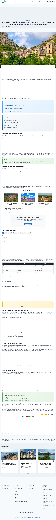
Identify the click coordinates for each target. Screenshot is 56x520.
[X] (49, 2)
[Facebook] (47, 2)
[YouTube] (25, 512)
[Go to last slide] (2, 461)
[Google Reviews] (54, 2)
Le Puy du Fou (31, 488)
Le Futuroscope (31, 486)
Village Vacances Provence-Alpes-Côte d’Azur (48, 508)
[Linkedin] (32, 512)
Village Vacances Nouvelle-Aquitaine (47, 502)
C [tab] (6, 232)
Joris (3, 26)
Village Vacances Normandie (47, 499)
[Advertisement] (28, 13)
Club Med (16, 494)
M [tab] (18, 232)
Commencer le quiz (28, 224)
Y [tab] (30, 232)
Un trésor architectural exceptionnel (11, 122)
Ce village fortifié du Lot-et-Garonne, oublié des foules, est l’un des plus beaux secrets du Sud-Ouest (13, 439)
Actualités (39, 1)
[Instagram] (51, 2)
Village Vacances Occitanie (47, 504)
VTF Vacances (17, 489)
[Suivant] (53, 461)
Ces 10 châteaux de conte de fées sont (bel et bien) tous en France (27, 463)
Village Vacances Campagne (6, 483)
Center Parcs (17, 483)
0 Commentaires (5, 469)
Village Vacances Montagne (6, 486)
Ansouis (5, 241)
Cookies (35, 517)
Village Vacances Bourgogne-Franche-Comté (47, 487)
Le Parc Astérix (31, 485)
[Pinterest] (52, 2)
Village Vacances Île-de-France (48, 498)
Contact (31, 517)
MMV (16, 491)
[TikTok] (30, 512)
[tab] (27, 473)
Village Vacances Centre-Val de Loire (48, 492)
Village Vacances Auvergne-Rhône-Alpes (47, 484)
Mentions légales (27, 517)
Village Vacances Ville (5, 488)
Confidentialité (39, 517)
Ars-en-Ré (6, 242)
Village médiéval (15, 433)
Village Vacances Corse (46, 493)
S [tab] (25, 232)
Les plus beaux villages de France (21, 501)
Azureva (16, 497)
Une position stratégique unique (11, 120)
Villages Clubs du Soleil (19, 486)
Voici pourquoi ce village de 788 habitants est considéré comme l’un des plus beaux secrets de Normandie (42, 439)
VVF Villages (17, 485)
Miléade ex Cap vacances (19, 488)
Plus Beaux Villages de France (7, 433)
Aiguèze (5, 237)
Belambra (16, 495)
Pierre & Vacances (18, 498)
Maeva (16, 492)
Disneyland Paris (32, 483)
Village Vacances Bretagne (47, 489)
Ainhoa (5, 238)
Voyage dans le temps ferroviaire (11, 123)
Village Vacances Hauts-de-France (48, 496)
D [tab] (8, 232)
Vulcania (30, 489)
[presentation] (9, 454)
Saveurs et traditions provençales (11, 127)
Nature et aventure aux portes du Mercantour (13, 125)
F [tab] (11, 232)
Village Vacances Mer (5, 485)
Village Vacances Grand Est (47, 495)
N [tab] (20, 232)
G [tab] (13, 232)
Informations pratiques (9, 129)
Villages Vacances (6, 467)
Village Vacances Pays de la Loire (48, 505)
